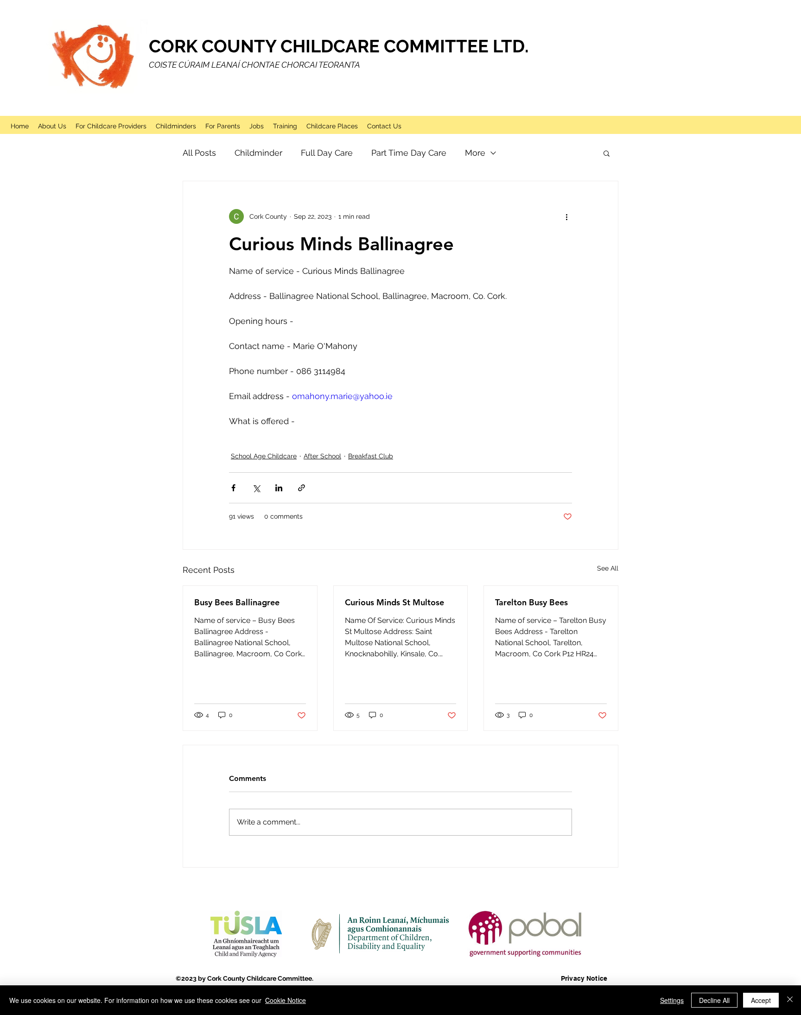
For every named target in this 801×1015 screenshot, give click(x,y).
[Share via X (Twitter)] (256, 487)
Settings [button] (672, 1000)
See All (607, 568)
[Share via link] (301, 487)
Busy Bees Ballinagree (237, 602)
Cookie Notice (285, 1000)
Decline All (714, 1000)
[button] (606, 153)
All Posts (199, 153)
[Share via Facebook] (233, 487)
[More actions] (566, 216)
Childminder (258, 153)
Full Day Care (327, 153)
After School (322, 456)
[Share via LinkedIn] (278, 487)
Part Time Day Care (408, 153)
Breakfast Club (370, 456)
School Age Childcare (264, 456)
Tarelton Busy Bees (531, 602)
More (475, 153)
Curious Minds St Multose (394, 602)
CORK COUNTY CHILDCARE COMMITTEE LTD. (339, 46)
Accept (761, 1000)
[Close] (789, 1000)
